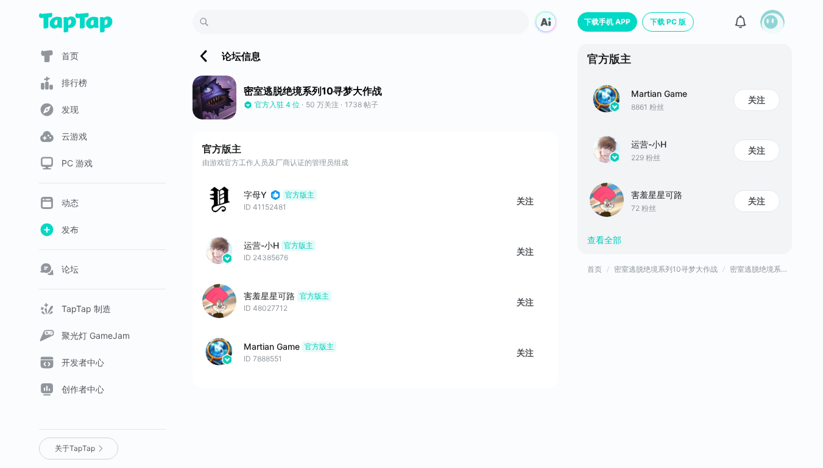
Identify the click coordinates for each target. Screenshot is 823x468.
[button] (772, 22)
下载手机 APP (607, 21)
